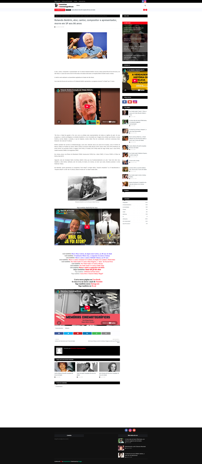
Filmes (135, 209)
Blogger (80, 461)
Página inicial (58, 16)
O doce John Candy (134, 160)
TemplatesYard (67, 461)
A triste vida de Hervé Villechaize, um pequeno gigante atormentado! (134, 28)
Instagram (95, 284)
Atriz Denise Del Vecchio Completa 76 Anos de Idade (109, 374)
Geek (135, 211)
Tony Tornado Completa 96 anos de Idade (86, 374)
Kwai (94, 286)
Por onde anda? (135, 221)
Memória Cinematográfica (78, 348)
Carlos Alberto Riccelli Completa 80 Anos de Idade (83, 9)
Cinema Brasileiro (66, 16)
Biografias (135, 202)
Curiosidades (135, 207)
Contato (75, 1)
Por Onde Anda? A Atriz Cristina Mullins (137, 176)
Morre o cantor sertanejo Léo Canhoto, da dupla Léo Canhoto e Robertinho (92, 259)
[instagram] (145, 1)
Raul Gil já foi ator (93, 269)
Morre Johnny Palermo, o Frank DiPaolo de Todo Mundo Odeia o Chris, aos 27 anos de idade (137, 138)
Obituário (67, 328)
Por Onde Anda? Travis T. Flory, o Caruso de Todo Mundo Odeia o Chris (138, 113)
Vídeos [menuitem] (78, 5)
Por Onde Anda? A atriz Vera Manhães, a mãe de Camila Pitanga (134, 56)
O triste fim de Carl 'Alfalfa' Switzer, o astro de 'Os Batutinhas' (133, 47)
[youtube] (130, 101)
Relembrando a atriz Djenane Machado (134, 39)
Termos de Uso (82, 1)
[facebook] (143, 1)
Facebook (96, 279)
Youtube (99, 282)
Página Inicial (57, 1)
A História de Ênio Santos (92, 271)
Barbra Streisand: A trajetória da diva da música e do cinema (137, 183)
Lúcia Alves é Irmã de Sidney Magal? (91, 273)
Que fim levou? (135, 223)
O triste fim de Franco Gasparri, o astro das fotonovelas (138, 130)
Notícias (135, 214)
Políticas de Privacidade (67, 1)
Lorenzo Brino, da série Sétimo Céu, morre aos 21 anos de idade (138, 168)
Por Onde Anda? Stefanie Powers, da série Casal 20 (138, 154)
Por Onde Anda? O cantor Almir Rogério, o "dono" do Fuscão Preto (92, 261)
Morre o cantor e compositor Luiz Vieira (91, 267)
